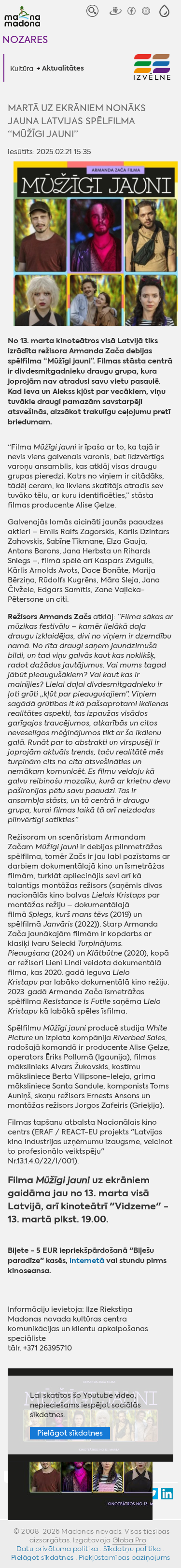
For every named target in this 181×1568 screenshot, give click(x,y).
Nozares (25, 39)
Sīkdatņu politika (132, 1548)
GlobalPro (129, 1540)
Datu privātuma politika (57, 1548)
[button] (164, 10)
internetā (88, 1260)
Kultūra (21, 69)
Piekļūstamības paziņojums (124, 1557)
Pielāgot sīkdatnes (70, 1433)
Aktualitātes (63, 69)
